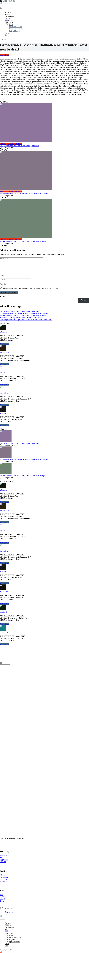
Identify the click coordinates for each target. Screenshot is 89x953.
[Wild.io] (3, 370)
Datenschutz (9, 912)
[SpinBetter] (3, 589)
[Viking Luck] (3, 350)
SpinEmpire (4, 632)
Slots (6, 35)
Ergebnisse (9, 23)
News (7, 33)
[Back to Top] (1, 952)
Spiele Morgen (14, 31)
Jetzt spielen (4, 344)
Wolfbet (3, 413)
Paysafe (3, 862)
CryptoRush (4, 393)
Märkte (7, 18)
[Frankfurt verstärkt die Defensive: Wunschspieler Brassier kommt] (44, 171)
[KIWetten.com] (2, 6)
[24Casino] (3, 330)
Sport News (4, 55)
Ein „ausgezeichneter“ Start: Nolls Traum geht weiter (19, 146)
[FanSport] (3, 610)
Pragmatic (3, 881)
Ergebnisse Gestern (16, 29)
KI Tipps (8, 14)
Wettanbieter (9, 16)
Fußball (3, 897)
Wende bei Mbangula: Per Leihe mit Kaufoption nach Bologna (23, 241)
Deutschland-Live (15, 27)
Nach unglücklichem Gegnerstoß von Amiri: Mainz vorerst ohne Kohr (26, 320)
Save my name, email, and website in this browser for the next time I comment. (31, 288)
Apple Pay (4, 860)
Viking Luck (4, 352)
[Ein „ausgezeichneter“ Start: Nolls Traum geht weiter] (44, 123)
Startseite (8, 12)
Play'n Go (3, 879)
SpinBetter (4, 592)
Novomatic (4, 877)
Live (11, 25)
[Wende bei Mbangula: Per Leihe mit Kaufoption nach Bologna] (44, 218)
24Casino (3, 332)
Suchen (2, 296)
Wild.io (2, 373)
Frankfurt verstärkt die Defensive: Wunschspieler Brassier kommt (24, 194)
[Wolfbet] (3, 411)
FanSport (3, 612)
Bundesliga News (6, 144)
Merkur (2, 875)
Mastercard (4, 855)
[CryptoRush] (3, 391)
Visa (1, 857)
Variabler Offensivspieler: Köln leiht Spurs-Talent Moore (21, 318)
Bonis (10, 20)
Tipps (2, 901)
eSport (2, 899)
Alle (1, 895)
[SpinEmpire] (3, 630)
